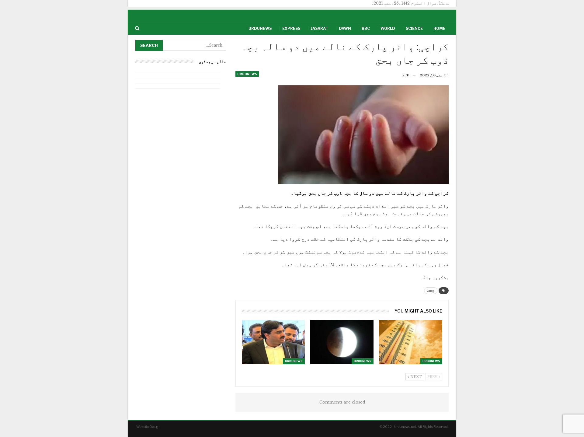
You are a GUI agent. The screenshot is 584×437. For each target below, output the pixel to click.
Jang (430, 290)
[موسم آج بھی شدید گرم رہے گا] (410, 342)
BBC (366, 28)
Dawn (345, 28)
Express (291, 28)
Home (439, 28)
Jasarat (319, 28)
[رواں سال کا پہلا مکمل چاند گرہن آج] (342, 342)
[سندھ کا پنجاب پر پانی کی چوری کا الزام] (273, 342)
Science (414, 28)
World (388, 28)
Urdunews (260, 28)
